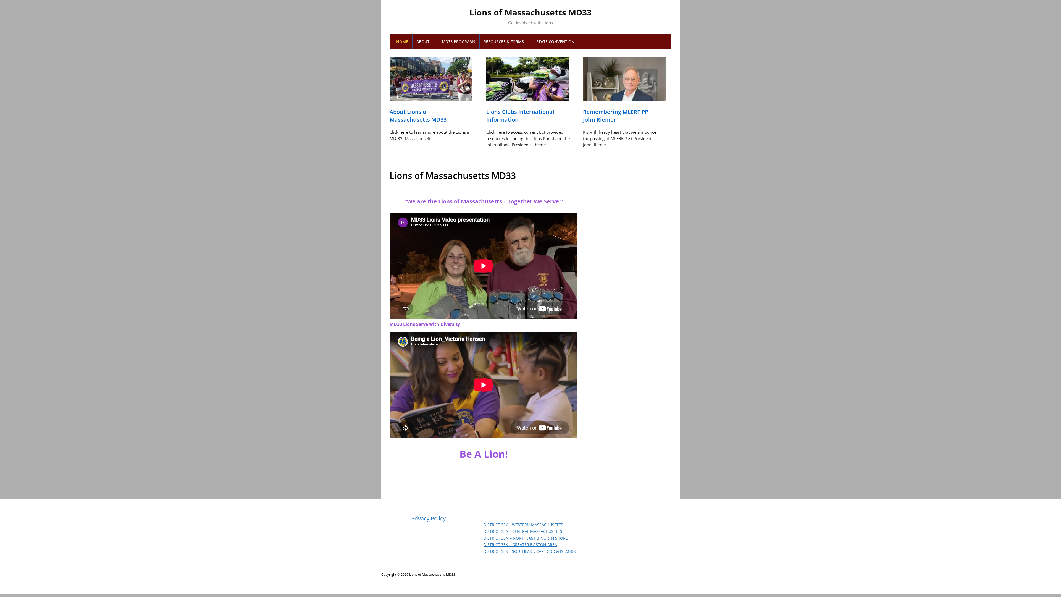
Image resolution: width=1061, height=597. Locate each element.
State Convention (555, 41)
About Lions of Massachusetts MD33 (418, 115)
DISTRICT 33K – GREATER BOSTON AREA (520, 544)
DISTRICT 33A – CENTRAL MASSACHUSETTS (523, 531)
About (422, 41)
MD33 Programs (458, 41)
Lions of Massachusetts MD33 (530, 12)
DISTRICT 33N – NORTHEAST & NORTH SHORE (526, 538)
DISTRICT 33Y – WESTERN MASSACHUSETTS (523, 524)
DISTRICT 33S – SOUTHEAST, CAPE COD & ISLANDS (530, 551)
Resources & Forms (504, 41)
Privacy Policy (428, 518)
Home (402, 41)
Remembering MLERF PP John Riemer (615, 115)
